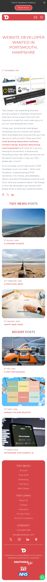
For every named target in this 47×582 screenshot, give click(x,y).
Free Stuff (23, 475)
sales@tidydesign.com (23, 535)
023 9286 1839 (23, 530)
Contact (23, 505)
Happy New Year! (13, 324)
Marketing (23, 479)
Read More (23, 7)
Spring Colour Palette (17, 412)
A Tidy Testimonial (14, 372)
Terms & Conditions (23, 518)
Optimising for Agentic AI (19, 453)
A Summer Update (14, 243)
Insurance (23, 509)
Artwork (23, 470)
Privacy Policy (23, 514)
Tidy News (23, 484)
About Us (23, 500)
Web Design (24, 488)
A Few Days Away (13, 284)
